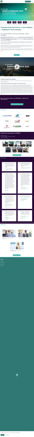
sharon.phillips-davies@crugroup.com (6, 138)
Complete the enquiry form (17, 104)
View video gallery (17, 255)
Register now (28, 1)
